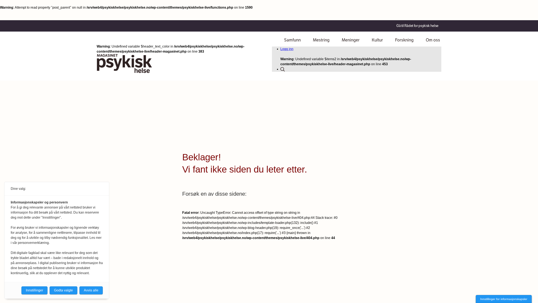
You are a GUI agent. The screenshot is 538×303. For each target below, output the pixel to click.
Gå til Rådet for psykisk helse (417, 26)
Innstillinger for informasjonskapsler (503, 299)
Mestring (321, 40)
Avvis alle (91, 290)
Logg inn (286, 49)
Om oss (433, 40)
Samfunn (292, 40)
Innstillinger (34, 290)
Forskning (404, 40)
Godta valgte (63, 290)
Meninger (351, 40)
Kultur (377, 40)
